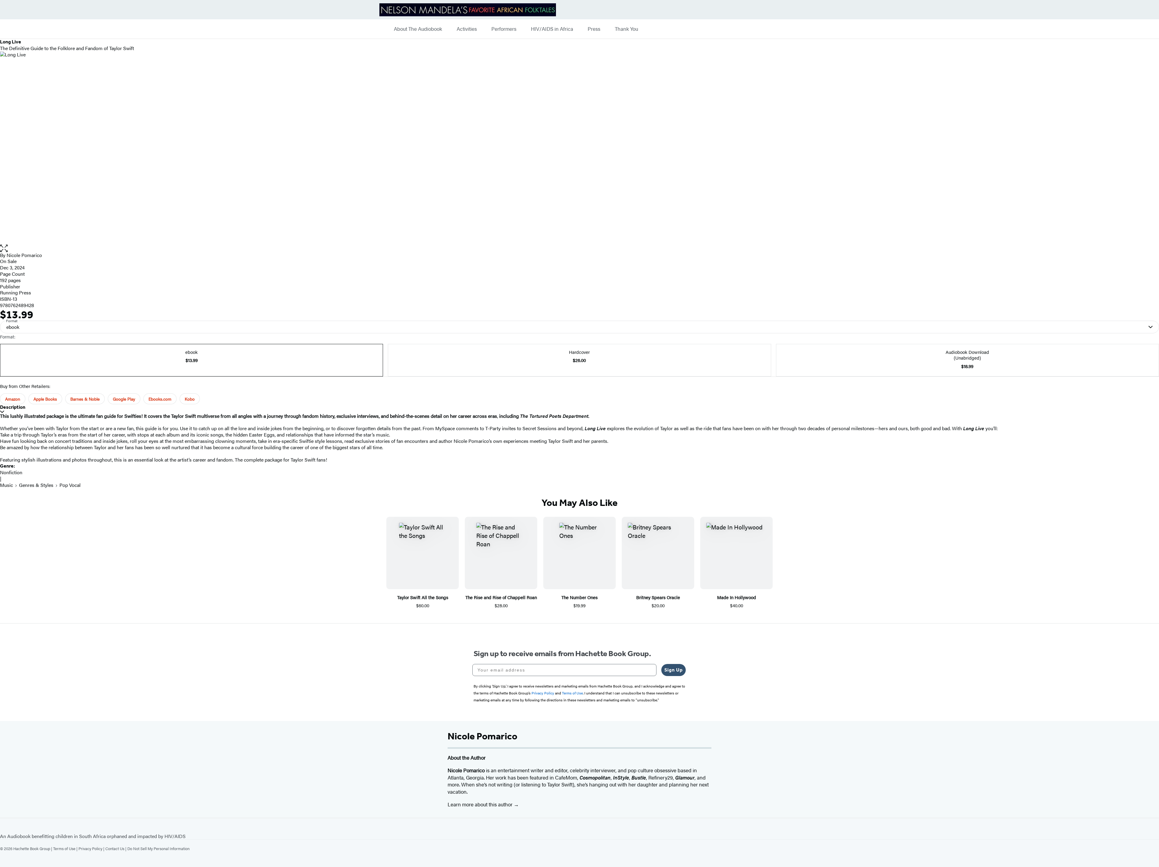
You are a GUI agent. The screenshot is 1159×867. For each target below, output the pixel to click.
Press (594, 29)
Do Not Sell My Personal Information (158, 848)
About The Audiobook (418, 29)
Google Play (124, 399)
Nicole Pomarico (24, 255)
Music (6, 484)
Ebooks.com (159, 399)
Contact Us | (116, 848)
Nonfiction (11, 472)
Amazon (12, 399)
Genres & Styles (36, 484)
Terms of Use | (65, 848)
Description (12, 407)
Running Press (15, 292)
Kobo (190, 399)
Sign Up (673, 670)
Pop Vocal (70, 484)
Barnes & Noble (85, 399)
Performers (503, 29)
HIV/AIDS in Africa (552, 29)
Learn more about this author (481, 804)
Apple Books (45, 399)
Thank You (626, 29)
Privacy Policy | (91, 848)
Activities (467, 29)
